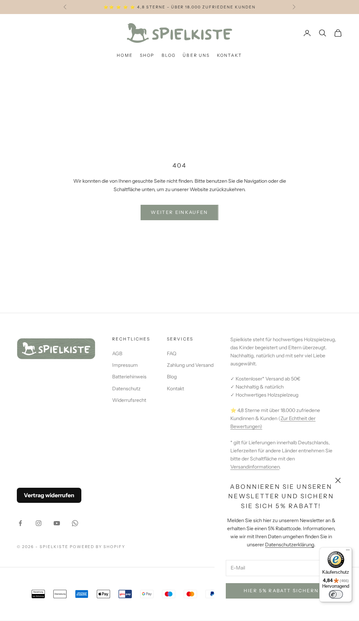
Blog (169, 55)
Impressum (125, 365)
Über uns (196, 55)
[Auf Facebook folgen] (20, 523)
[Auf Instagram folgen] (38, 523)
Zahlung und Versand (190, 365)
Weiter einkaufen (179, 212)
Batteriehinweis (129, 376)
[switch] (336, 594)
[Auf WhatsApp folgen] (75, 523)
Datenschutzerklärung (289, 544)
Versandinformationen (254, 467)
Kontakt (229, 55)
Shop (147, 55)
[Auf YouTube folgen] (56, 523)
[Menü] (348, 551)
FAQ (171, 353)
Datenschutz (126, 388)
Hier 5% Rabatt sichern (281, 590)
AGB (117, 353)
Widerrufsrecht (129, 400)
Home (125, 55)
